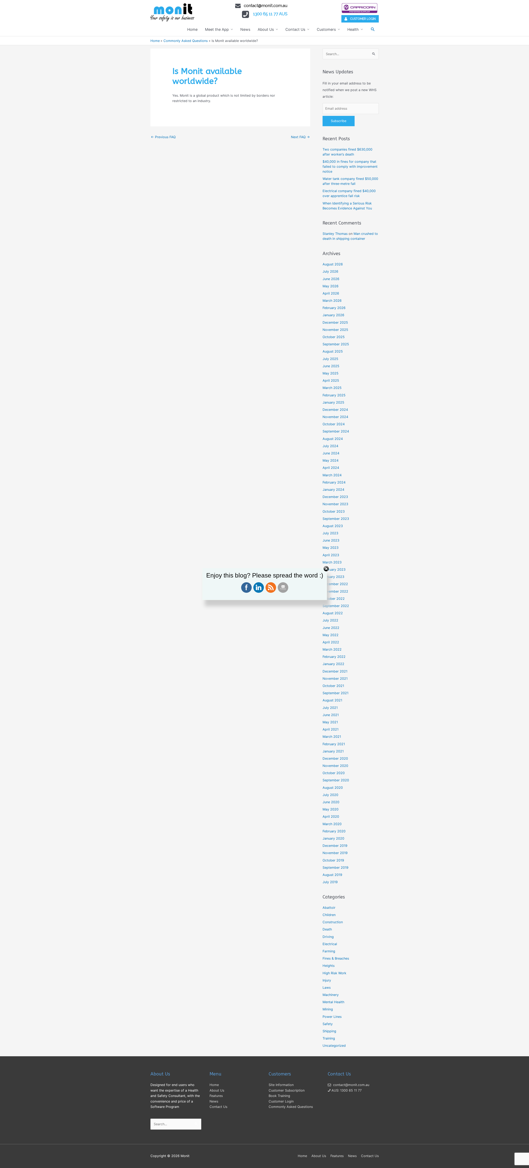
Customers (326, 29)
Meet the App (217, 29)
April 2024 (331, 468)
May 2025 (330, 373)
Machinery (331, 995)
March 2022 (332, 649)
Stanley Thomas (335, 234)
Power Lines (332, 1017)
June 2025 (331, 366)
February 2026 (334, 308)
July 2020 (330, 795)
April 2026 (331, 293)
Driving (328, 937)
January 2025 (333, 402)
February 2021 (334, 744)
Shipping (329, 1031)
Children (329, 915)
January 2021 (333, 751)
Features (216, 1096)
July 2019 (330, 882)
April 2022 (331, 642)
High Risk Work (334, 973)
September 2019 (335, 867)
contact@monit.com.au (265, 5)
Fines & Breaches (336, 958)
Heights (329, 966)
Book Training (279, 1096)
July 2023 (330, 533)
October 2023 (334, 511)
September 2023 (336, 519)
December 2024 (335, 410)
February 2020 (334, 831)
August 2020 (333, 787)
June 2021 (331, 715)
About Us (266, 29)
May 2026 (330, 286)
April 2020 (331, 816)
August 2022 (333, 613)
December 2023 (335, 497)
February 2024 (334, 482)
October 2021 (333, 686)
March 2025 (332, 388)
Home (192, 29)
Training (329, 1038)
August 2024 (333, 439)
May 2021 (330, 722)
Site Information (281, 1085)
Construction (333, 922)
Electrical (330, 944)
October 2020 (334, 773)
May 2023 (330, 547)
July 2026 (330, 271)
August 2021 (332, 700)
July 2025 (330, 359)
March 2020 (332, 824)
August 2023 (333, 526)
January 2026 (333, 315)
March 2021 (332, 736)
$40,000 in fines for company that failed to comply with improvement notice (350, 166)
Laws (327, 987)
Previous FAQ (163, 137)
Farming (329, 951)
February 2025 (334, 395)
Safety (328, 1024)
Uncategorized (334, 1045)
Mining (328, 1009)
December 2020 (335, 758)
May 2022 (330, 635)
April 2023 (331, 555)
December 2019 (335, 846)
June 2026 (331, 279)
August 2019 (332, 875)
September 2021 (335, 693)
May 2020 (330, 809)
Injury (327, 980)
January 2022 (333, 664)
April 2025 (331, 380)
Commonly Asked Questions (291, 1107)
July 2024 (330, 446)
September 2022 (336, 606)
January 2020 (333, 838)
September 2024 (336, 431)
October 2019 (333, 860)
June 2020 (331, 802)
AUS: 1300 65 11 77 (346, 1090)
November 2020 (335, 766)
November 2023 (335, 504)
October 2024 (334, 424)
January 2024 (333, 489)
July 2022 (330, 620)
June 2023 (331, 540)
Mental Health (333, 1002)
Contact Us (295, 29)
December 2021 (335, 671)
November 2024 (335, 417)
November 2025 (335, 330)
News (245, 29)
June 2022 (331, 628)
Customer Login (281, 1101)
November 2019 (335, 853)
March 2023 (332, 562)
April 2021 (330, 729)
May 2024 (330, 460)
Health (353, 29)
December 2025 (335, 322)
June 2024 (331, 453)
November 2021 (335, 678)
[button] (372, 29)
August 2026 (333, 264)
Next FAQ (300, 137)
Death (327, 929)
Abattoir (329, 907)
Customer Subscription (287, 1090)
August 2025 (333, 351)
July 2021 (330, 708)
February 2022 (334, 657)
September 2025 (336, 344)
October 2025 (334, 337)
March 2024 (332, 475)
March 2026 (332, 300)
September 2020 (336, 780)
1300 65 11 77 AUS (270, 13)
